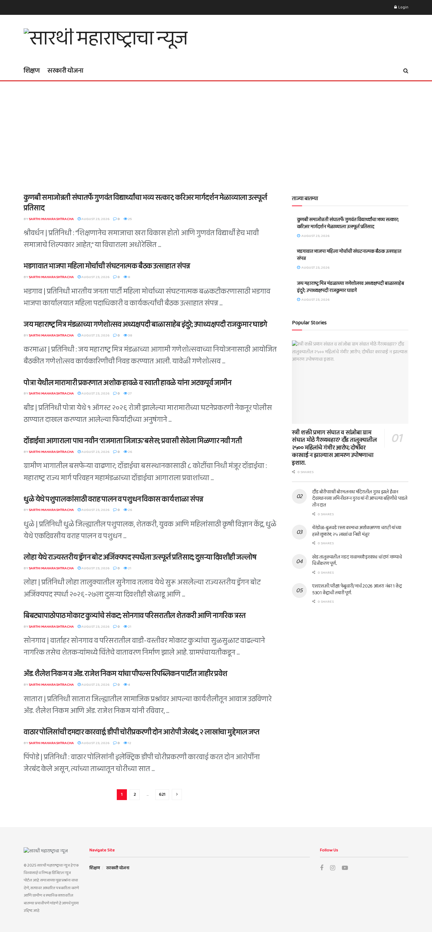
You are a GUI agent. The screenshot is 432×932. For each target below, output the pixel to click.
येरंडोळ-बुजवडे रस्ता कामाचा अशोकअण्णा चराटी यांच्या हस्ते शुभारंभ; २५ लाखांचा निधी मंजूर (356, 531)
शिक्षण (32, 70)
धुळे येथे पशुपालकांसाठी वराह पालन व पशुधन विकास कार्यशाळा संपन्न (113, 499)
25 (129, 219)
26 (129, 452)
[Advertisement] (216, 132)
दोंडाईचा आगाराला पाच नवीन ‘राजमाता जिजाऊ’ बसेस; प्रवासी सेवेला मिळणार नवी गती (133, 441)
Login (403, 7)
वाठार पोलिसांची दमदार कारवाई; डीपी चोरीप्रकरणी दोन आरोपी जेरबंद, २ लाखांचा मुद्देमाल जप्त (141, 732)
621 (162, 794)
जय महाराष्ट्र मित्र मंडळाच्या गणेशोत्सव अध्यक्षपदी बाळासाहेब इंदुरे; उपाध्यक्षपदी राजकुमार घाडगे (145, 325)
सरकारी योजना (65, 70)
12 (129, 743)
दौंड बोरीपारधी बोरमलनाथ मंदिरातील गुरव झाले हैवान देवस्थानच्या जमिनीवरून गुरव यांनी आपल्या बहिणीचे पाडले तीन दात (359, 498)
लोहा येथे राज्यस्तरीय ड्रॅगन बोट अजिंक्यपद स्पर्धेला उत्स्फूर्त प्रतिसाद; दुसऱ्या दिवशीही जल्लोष (140, 557)
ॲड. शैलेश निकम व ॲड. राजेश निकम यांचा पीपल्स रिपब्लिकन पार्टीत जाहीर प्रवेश (125, 674)
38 (129, 335)
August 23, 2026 (95, 219)
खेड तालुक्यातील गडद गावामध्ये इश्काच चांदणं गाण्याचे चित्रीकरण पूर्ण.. (357, 560)
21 (129, 568)
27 (129, 393)
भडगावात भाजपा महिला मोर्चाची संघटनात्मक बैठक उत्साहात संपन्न (107, 266)
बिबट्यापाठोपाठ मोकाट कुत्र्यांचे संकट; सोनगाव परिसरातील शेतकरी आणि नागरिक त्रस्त (135, 616)
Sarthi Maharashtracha (51, 219)
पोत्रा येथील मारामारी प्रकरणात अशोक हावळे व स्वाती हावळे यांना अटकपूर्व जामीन (127, 383)
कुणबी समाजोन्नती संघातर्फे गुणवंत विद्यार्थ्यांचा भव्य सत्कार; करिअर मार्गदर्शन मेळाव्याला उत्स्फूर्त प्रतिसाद (145, 203)
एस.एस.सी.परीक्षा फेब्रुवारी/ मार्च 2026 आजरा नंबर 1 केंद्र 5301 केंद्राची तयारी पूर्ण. (357, 589)
